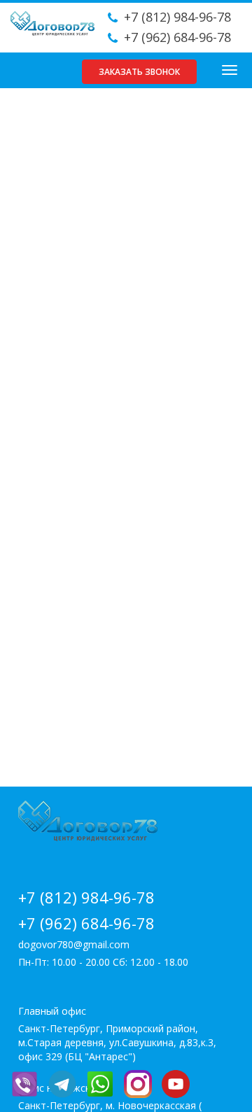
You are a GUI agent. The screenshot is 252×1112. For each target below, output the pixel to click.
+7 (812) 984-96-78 (177, 16)
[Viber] (28, 1083)
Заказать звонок (139, 72)
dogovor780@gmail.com (74, 944)
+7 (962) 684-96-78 (177, 37)
